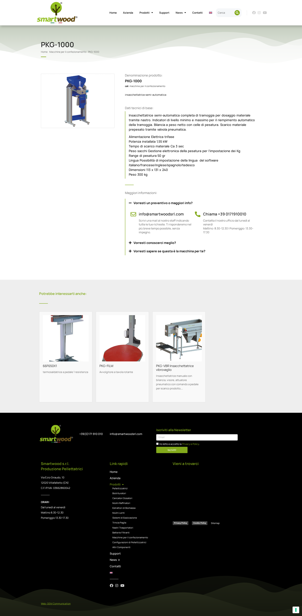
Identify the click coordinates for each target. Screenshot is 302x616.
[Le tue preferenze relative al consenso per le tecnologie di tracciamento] (296, 610)
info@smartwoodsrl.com (161, 214)
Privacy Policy (180, 523)
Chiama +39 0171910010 (224, 214)
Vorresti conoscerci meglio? (155, 243)
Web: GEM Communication (56, 603)
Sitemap (215, 523)
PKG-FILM (106, 366)
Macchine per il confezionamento (147, 86)
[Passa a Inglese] (210, 13)
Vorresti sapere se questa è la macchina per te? (169, 251)
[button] (193, 203)
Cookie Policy (199, 523)
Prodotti (144, 12)
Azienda (128, 12)
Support (164, 12)
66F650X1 (50, 366)
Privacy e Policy (190, 444)
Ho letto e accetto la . (179, 444)
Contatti (197, 12)
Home (113, 12)
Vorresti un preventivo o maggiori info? (163, 203)
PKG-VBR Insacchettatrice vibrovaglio (175, 368)
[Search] (237, 12)
